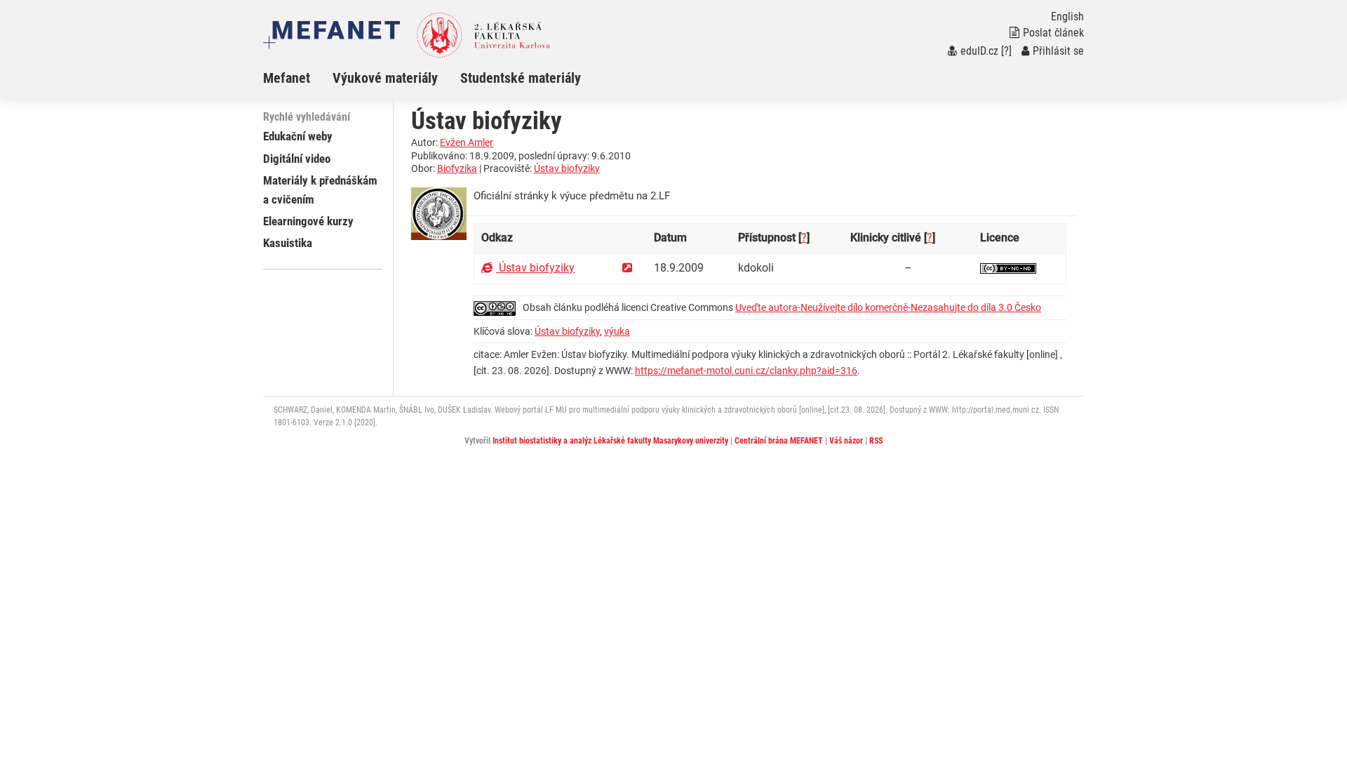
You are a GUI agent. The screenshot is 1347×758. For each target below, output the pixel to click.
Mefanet (286, 77)
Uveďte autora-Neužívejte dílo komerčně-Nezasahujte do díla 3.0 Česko (888, 307)
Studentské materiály (520, 77)
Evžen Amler (466, 142)
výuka (617, 331)
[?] (1006, 51)
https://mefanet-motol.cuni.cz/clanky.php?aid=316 (746, 370)
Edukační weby (298, 136)
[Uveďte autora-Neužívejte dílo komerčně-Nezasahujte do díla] (1008, 267)
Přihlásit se (1058, 51)
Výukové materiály (385, 77)
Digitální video (296, 159)
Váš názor (846, 441)
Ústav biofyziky (567, 168)
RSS (876, 441)
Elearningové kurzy (308, 221)
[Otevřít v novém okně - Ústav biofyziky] (627, 267)
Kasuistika (287, 243)
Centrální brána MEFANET (779, 441)
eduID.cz (979, 51)
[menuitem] (298, 78)
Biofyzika (457, 168)
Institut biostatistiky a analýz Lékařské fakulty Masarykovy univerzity (610, 441)
